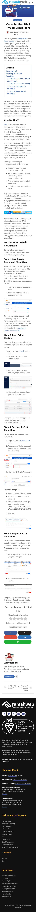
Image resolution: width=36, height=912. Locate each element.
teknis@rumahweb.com (23, 783)
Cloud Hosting (6, 826)
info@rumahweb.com (20, 779)
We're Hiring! (6, 897)
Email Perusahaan (8, 842)
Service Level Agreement (10, 883)
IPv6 (5, 125)
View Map (4, 807)
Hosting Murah (7, 821)
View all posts (9, 676)
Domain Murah (7, 834)
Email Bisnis (6, 839)
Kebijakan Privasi (7, 891)
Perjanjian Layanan (8, 889)
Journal (4, 858)
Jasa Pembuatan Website (10, 847)
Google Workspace (8, 845)
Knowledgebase (7, 881)
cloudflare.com (24, 441)
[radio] (10, 619)
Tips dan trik (17, 20)
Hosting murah (22, 39)
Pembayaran (6, 878)
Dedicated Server (8, 831)
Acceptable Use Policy (9, 886)
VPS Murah (5, 829)
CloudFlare (13, 627)
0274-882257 (12, 775)
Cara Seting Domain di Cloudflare (15, 329)
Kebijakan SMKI (7, 894)
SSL (3, 837)
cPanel (21, 351)
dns (20, 627)
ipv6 (25, 627)
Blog (3, 861)
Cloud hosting (9, 41)
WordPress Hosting (8, 824)
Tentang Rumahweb (9, 876)
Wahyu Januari (13, 32)
